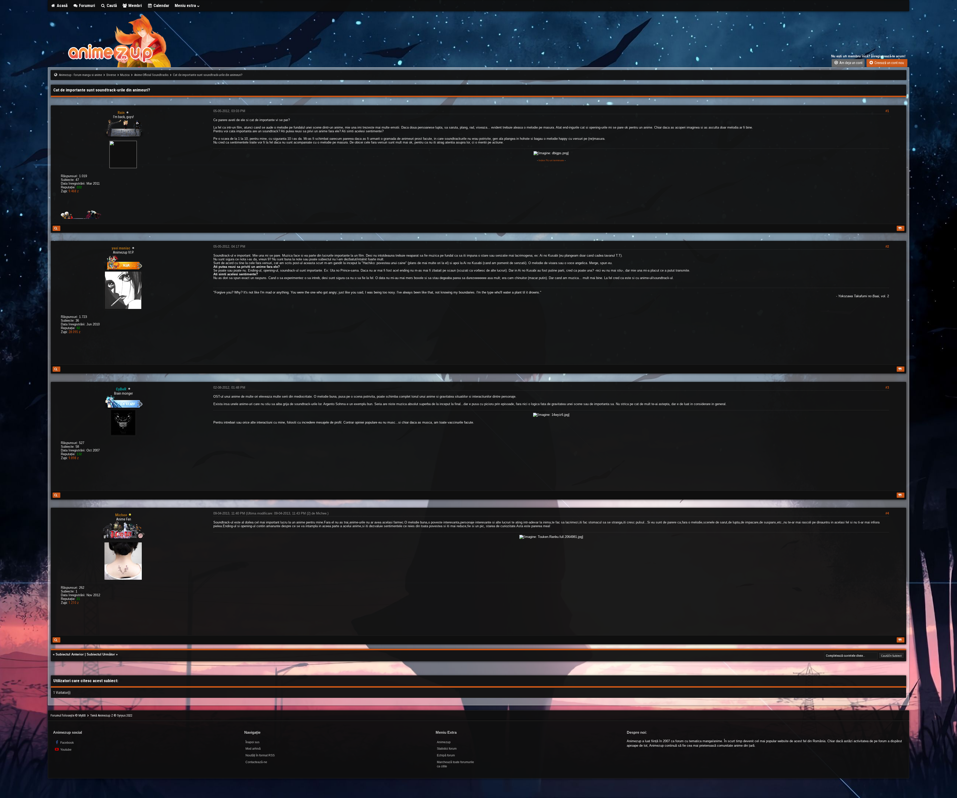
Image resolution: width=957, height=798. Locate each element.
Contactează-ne (256, 762)
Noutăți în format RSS (260, 755)
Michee (321, 513)
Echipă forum (446, 755)
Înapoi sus (252, 742)
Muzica (125, 75)
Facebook (67, 742)
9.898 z (74, 458)
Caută (111, 5)
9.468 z (74, 191)
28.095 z (74, 332)
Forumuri (86, 5)
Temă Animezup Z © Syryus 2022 (111, 715)
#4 (887, 513)
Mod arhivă (253, 748)
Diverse (111, 75)
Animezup (444, 742)
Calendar (161, 5)
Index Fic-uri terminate (551, 160)
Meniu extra (186, 5)
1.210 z (74, 603)
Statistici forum (447, 748)
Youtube (66, 749)
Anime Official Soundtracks (151, 75)
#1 (887, 111)
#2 (887, 246)
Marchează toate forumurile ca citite (455, 764)
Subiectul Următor (101, 654)
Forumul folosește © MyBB (68, 715)
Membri (134, 5)
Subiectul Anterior (70, 654)
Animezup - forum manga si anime (80, 75)
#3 (887, 387)
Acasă (62, 5)
